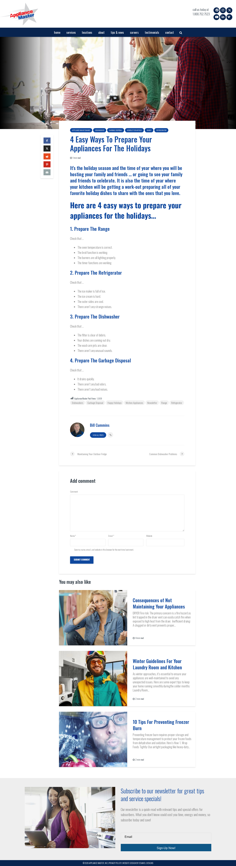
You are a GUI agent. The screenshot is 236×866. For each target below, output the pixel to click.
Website (149, 536)
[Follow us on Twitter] (229, 10)
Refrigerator (161, 130)
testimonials (152, 32)
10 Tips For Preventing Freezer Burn (161, 725)
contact (169, 32)
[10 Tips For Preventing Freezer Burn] (93, 739)
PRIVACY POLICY (115, 863)
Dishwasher (99, 130)
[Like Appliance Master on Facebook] (217, 10)
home (57, 32)
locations (87, 32)
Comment (74, 492)
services (71, 32)
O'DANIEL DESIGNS (146, 863)
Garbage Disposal (115, 130)
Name (73, 536)
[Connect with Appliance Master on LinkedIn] (223, 16)
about (101, 32)
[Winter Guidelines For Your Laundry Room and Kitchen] (93, 678)
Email (111, 536)
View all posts (98, 435)
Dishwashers (77, 403)
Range (149, 130)
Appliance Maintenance (81, 130)
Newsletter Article (134, 130)
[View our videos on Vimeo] (229, 16)
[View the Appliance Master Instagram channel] (223, 10)
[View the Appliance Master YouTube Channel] (216, 16)
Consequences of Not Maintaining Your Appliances (159, 603)
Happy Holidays (114, 403)
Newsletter (152, 403)
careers (134, 32)
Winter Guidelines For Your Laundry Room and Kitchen (157, 664)
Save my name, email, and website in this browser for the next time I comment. (104, 550)
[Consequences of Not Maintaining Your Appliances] (93, 617)
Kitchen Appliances (134, 403)
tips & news (117, 32)
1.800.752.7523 (201, 14)
